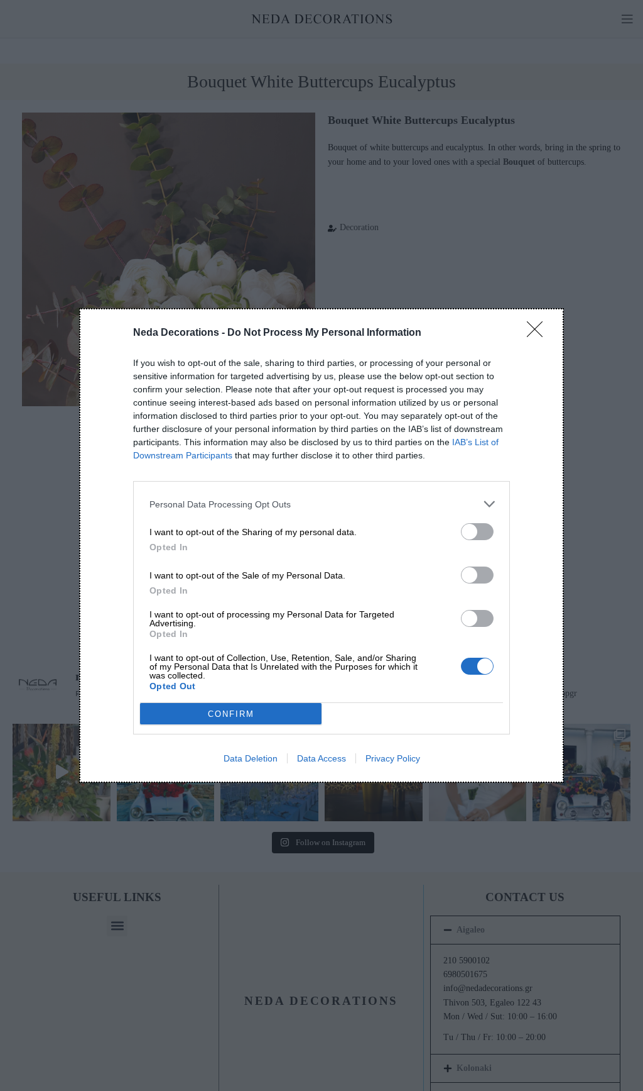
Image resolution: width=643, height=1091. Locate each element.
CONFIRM (231, 714)
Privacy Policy (392, 758)
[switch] (477, 531)
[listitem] (321, 504)
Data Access (321, 758)
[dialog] (321, 545)
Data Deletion (251, 758)
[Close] (539, 333)
